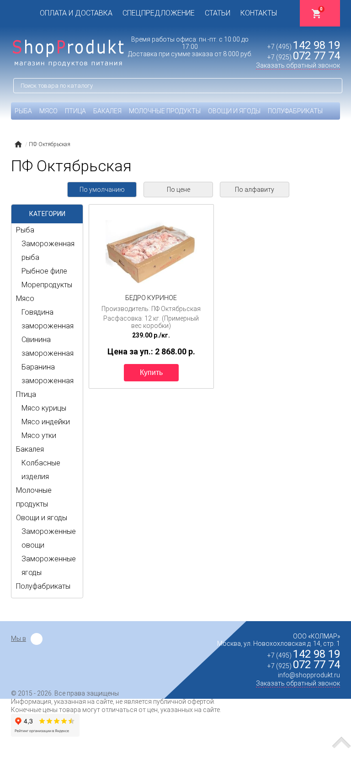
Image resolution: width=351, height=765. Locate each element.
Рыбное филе (44, 271)
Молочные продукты (165, 111)
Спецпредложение (158, 13)
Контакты (258, 13)
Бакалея (107, 111)
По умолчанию (102, 189)
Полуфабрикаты (295, 111)
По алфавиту (254, 189)
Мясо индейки (45, 421)
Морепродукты (46, 284)
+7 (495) (303, 46)
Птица (75, 111)
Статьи (217, 13)
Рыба (23, 111)
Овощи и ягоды (234, 111)
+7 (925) (303, 57)
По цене (178, 189)
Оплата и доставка (76, 13)
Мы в (18, 638)
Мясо (48, 111)
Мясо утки (38, 435)
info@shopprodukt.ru (309, 675)
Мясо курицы (43, 408)
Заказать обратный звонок (298, 65)
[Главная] (18, 144)
